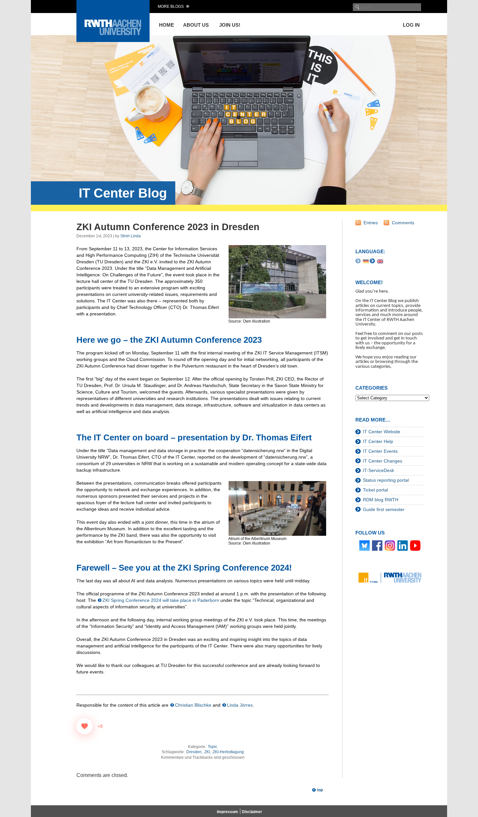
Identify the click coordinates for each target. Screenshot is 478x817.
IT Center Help (378, 441)
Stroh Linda (130, 236)
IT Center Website (381, 431)
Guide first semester (384, 509)
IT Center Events (380, 451)
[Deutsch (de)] (366, 261)
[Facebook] (377, 545)
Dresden (194, 752)
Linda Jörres (240, 705)
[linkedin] (402, 545)
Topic (212, 746)
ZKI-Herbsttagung (228, 752)
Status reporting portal (386, 480)
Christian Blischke (193, 705)
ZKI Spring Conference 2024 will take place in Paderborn (160, 600)
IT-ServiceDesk (378, 470)
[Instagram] (390, 545)
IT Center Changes (382, 461)
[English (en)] (380, 261)
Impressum (227, 812)
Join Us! (229, 25)
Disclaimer (252, 812)
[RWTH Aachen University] (113, 40)
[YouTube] (415, 545)
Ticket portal (375, 489)
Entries (371, 222)
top (320, 790)
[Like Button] (84, 726)
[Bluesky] (364, 545)
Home (166, 25)
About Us (196, 25)
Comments (403, 222)
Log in (411, 25)
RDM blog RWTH (380, 499)
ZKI (207, 752)
